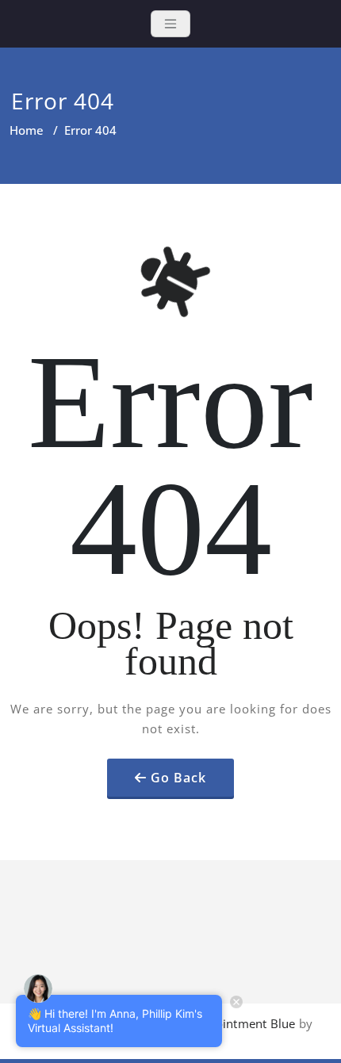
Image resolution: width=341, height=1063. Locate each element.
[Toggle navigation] (170, 23)
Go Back (178, 777)
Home (27, 130)
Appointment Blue (242, 1023)
